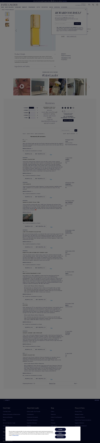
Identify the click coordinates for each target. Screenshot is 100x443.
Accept (60, 429)
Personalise (60, 436)
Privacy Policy (15, 435)
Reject (60, 433)
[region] (42, 434)
